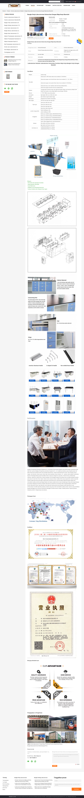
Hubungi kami (66, 5)
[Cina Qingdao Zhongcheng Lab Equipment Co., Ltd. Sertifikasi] (8, 76)
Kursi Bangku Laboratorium (10, 49)
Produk (33, 5)
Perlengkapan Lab (8, 52)
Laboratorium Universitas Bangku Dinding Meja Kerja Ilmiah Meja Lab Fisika (43, 781)
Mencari (62, 1)
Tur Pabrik (48, 5)
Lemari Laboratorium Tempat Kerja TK (38, 744)
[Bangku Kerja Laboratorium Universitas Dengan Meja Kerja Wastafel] (36, 24)
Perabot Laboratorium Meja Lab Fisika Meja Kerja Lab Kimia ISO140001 (23, 781)
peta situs (5, 787)
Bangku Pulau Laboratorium (10, 22)
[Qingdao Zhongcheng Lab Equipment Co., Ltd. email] (6, 88)
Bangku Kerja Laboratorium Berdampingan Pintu (37, 745)
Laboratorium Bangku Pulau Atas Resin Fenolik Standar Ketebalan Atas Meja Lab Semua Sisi (23, 787)
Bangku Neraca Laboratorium (11, 30)
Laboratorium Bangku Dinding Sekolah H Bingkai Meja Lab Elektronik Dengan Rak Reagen (43, 784)
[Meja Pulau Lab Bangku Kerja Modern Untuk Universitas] (5, 64)
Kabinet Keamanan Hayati (10, 41)
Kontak (51, 38)
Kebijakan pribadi (12, 796)
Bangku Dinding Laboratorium (11, 25)
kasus (73, 5)
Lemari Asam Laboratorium (10, 28)
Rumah (27, 5)
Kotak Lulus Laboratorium (10, 47)
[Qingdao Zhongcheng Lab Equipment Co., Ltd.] (14, 6)
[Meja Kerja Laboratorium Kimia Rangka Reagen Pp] (5, 60)
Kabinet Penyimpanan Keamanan (11, 38)
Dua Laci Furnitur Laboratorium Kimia (54, 744)
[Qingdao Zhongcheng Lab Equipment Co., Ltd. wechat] (13, 88)
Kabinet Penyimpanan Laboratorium (12, 36)
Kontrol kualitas (57, 5)
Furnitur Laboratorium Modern (11, 17)
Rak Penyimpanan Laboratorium (11, 44)
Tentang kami (40, 5)
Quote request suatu (70, 1)
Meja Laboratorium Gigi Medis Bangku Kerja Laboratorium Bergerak (43, 787)
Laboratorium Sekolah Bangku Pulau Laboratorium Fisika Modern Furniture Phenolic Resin (23, 784)
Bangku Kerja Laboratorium (10, 33)
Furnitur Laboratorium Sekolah (17, 11)
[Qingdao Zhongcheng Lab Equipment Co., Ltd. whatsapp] (9, 88)
